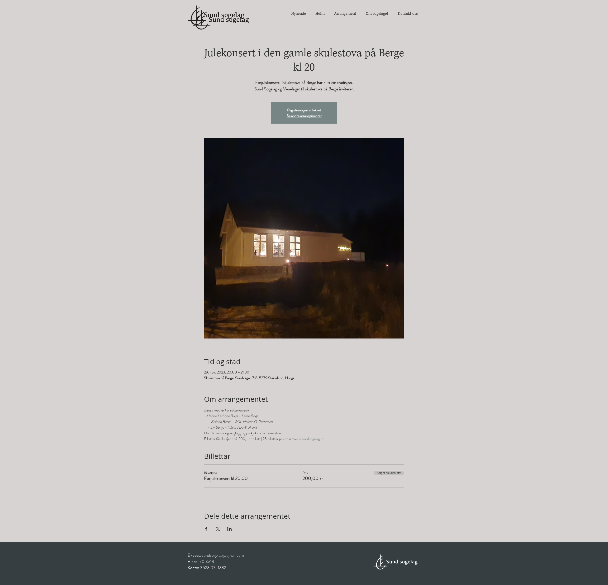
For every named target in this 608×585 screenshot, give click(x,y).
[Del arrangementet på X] (218, 529)
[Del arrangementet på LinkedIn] (229, 529)
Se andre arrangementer (304, 115)
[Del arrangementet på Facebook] (206, 529)
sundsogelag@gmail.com (223, 555)
